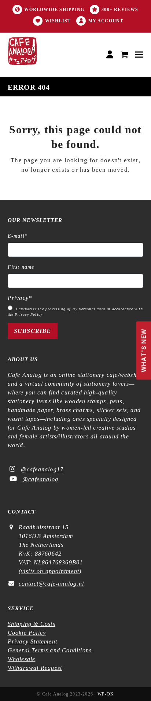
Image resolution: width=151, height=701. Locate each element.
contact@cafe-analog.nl (51, 584)
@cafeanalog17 (42, 469)
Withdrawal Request (35, 668)
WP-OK (105, 694)
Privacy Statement (32, 641)
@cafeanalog (40, 479)
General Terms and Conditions (50, 650)
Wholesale (22, 659)
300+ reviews (120, 9)
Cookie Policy (27, 633)
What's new (141, 347)
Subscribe (32, 331)
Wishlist (58, 20)
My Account (106, 20)
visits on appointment (50, 571)
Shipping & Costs (31, 624)
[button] (124, 55)
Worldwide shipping (54, 9)
